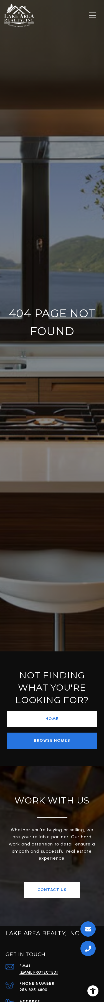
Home (52, 718)
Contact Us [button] (52, 889)
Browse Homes (52, 740)
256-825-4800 (33, 990)
